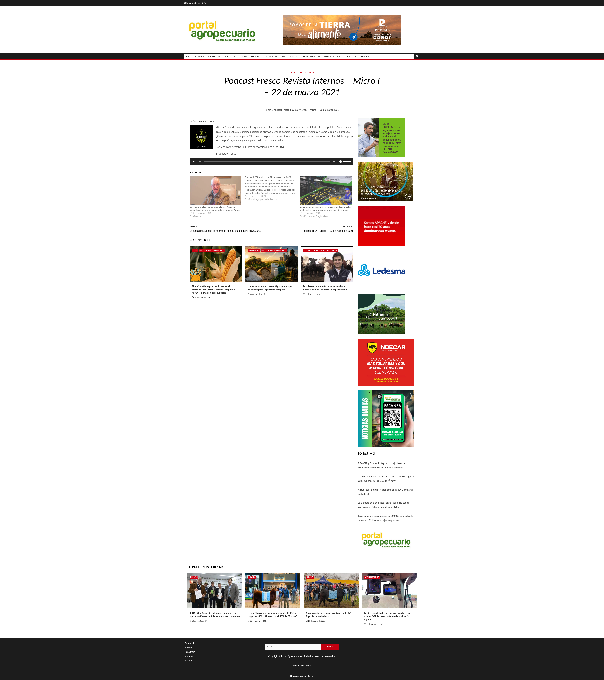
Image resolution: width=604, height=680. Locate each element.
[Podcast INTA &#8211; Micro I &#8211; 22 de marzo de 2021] (272, 188)
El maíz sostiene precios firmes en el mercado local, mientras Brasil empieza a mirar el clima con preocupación (213, 289)
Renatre (194, 577)
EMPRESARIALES (330, 56)
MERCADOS (271, 56)
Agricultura (254, 250)
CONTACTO (364, 56)
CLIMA (282, 56)
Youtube (189, 656)
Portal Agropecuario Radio (301, 73)
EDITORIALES (257, 56)
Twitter (188, 648)
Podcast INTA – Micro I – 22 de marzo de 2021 (327, 228)
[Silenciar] (340, 161)
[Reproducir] (193, 161)
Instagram (190, 652)
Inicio (268, 110)
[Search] (417, 56)
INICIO (188, 56)
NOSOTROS (199, 56)
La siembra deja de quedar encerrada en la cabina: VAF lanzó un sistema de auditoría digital (387, 616)
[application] (271, 161)
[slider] (347, 161)
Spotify (188, 660)
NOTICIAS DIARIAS (311, 56)
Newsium (295, 676)
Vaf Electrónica (372, 577)
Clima (195, 250)
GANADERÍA (229, 56)
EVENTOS (293, 56)
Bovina (307, 250)
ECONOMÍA (243, 56)
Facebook (189, 643)
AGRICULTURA (214, 56)
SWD (308, 665)
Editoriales (350, 56)
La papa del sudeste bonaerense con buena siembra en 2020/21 (225, 228)
